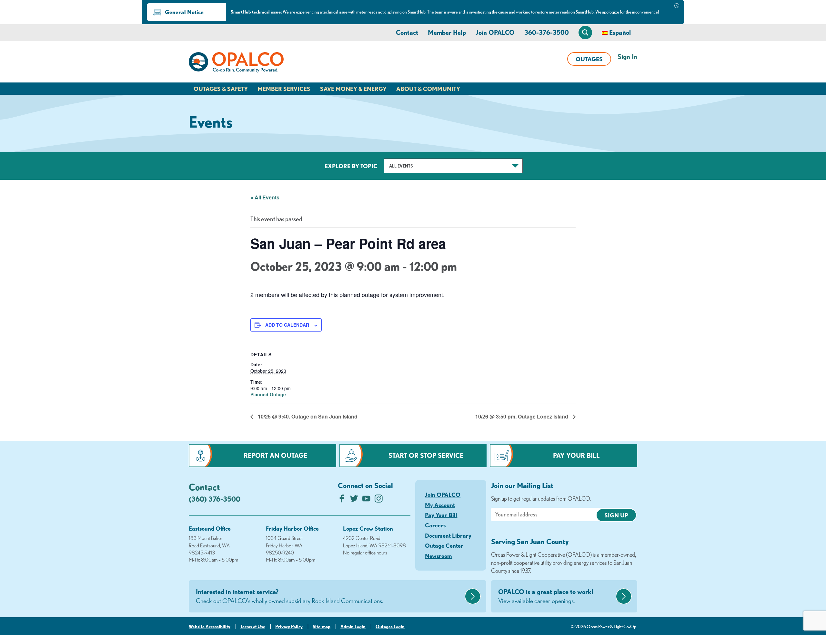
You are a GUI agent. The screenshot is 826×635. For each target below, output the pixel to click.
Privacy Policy (289, 626)
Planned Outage (268, 394)
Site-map (321, 626)
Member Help (447, 32)
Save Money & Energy (353, 88)
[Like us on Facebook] (342, 500)
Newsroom (438, 556)
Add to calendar (287, 325)
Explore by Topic (351, 166)
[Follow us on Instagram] (379, 500)
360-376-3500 (546, 32)
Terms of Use (252, 626)
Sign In (627, 56)
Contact (407, 32)
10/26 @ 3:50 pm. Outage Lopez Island (522, 416)
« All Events (264, 197)
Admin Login (353, 626)
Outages (589, 59)
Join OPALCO (495, 32)
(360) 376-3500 (214, 499)
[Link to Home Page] (236, 63)
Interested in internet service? (289, 596)
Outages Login (390, 626)
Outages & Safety (221, 88)
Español (620, 32)
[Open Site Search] (585, 32)
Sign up (616, 515)
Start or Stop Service (425, 455)
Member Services (283, 88)
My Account (440, 505)
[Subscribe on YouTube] (366, 500)
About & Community (428, 88)
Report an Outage (275, 455)
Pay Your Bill (576, 455)
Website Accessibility (209, 626)
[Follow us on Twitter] (354, 500)
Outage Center (444, 545)
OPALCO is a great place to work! (545, 596)
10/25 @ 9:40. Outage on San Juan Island (307, 416)
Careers (435, 525)
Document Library (448, 535)
